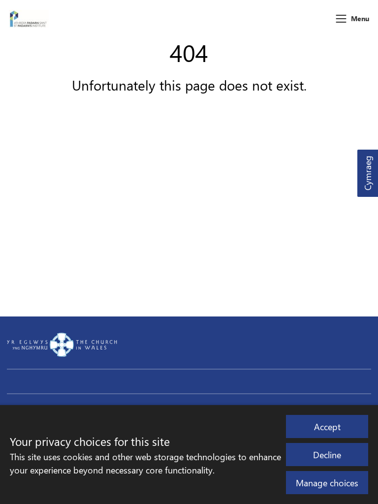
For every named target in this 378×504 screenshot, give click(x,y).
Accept (327, 426)
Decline (327, 454)
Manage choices (327, 482)
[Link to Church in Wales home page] (62, 344)
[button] (341, 19)
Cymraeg (367, 173)
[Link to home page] (29, 19)
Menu (360, 18)
